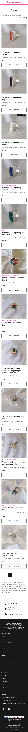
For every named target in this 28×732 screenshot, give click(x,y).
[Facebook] (3, 709)
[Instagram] (9, 709)
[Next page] (18, 575)
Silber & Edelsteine (17, 140)
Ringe (2, 95)
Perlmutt (3, 140)
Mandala (3, 275)
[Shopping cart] (26, 2)
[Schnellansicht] (3, 25)
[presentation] (14, 57)
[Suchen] (23, 2)
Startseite (3, 5)
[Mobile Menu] (3, 2)
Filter (23, 17)
